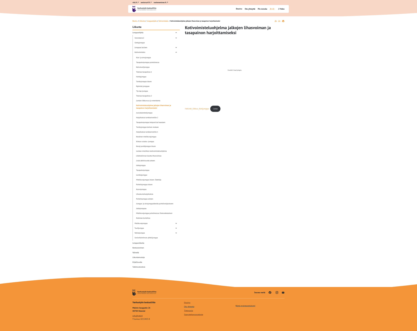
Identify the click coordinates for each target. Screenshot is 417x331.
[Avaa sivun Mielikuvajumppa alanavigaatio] (176, 223)
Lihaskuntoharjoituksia (144, 194)
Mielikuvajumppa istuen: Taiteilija (148, 180)
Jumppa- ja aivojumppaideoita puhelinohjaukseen (154, 204)
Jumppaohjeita (152, 21)
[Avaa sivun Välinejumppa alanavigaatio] (176, 233)
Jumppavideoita (138, 243)
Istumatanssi (139, 38)
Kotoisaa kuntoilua (143, 218)
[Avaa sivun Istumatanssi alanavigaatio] (176, 38)
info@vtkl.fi (137, 315)
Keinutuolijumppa (143, 67)
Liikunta (142, 21)
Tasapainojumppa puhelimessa (147, 62)
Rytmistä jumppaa (142, 86)
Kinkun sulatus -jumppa (145, 141)
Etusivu (239, 9)
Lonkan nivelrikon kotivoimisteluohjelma (151, 151)
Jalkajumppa (141, 165)
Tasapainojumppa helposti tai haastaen (150, 122)
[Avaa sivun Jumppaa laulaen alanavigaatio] (176, 47)
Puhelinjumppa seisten (144, 199)
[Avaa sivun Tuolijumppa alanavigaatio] (176, 228)
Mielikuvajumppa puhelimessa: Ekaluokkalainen (154, 213)
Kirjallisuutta (137, 262)
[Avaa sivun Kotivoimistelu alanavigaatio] (176, 52)
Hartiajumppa (141, 77)
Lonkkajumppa (141, 175)
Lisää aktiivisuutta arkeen (145, 160)
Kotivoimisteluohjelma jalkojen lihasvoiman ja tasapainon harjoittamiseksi (153, 106)
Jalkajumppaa (141, 208)
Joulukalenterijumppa (144, 113)
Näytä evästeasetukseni (245, 305)
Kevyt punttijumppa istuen (146, 146)
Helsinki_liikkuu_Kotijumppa (197, 108)
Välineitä (135, 252)
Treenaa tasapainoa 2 (144, 96)
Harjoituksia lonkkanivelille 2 (147, 117)
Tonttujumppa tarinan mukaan (147, 127)
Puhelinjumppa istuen (144, 184)
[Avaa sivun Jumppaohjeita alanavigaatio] (176, 32)
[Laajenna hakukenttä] (281, 9)
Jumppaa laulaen (141, 47)
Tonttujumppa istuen (144, 81)
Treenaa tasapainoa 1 (144, 72)
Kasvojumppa (141, 189)
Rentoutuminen (138, 248)
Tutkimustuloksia (138, 267)
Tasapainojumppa (142, 170)
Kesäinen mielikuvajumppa (146, 137)
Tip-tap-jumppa (142, 91)
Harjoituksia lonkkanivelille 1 (147, 132)
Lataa (215, 108)
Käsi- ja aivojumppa (143, 57)
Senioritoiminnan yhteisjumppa (146, 238)
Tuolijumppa (139, 228)
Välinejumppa (140, 233)
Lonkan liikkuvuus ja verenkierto (148, 100)
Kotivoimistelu (163, 21)
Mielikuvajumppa (141, 223)
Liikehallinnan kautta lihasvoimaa (148, 156)
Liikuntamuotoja (138, 257)
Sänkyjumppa (140, 43)
